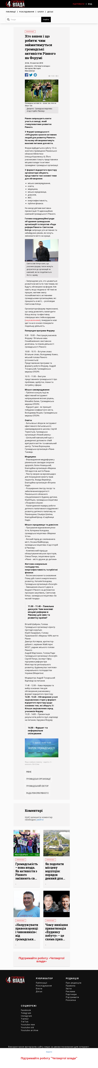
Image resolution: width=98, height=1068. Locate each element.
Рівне (28, 771)
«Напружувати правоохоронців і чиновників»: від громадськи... (26, 932)
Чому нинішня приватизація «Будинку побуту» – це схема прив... (56, 932)
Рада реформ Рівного (37, 793)
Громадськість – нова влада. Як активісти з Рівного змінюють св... (26, 871)
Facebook (26, 1010)
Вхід (90, 4)
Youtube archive (29, 1030)
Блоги (41, 11)
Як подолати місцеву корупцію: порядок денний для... (55, 871)
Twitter (25, 1018)
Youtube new (28, 1024)
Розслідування (26, 11)
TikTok (25, 1021)
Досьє (50, 11)
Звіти (69, 988)
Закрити (49, 1051)
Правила (70, 985)
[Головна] (15, 4)
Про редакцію (73, 982)
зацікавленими (32, 320)
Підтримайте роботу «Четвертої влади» (41, 959)
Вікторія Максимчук (33, 69)
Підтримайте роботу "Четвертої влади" (49, 1058)
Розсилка (71, 1000)
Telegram (26, 1013)
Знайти (46, 19)
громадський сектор (37, 786)
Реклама (70, 991)
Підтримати (78, 4)
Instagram (26, 1016)
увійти (40, 819)
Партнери (71, 994)
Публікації (11, 11)
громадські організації (38, 779)
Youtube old (27, 1027)
